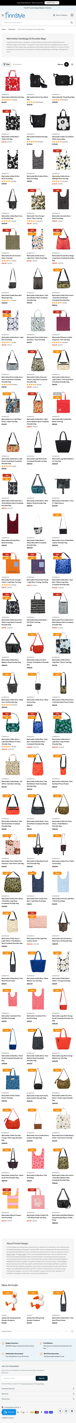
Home (4, 29)
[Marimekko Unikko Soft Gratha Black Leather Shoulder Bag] (38, 1079)
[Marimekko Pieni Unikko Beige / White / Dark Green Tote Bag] (63, 1119)
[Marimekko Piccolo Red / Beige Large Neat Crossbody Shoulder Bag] (63, 239)
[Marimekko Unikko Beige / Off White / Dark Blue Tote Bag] (13, 764)
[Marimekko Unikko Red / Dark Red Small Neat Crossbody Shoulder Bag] (13, 804)
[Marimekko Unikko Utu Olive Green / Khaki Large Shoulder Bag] (63, 1079)
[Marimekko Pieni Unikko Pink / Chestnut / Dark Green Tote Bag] (13, 844)
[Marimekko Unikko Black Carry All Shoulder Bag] (13, 199)
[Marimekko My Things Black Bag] (63, 80)
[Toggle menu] (3, 15)
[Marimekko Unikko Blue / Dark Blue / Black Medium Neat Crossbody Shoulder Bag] (38, 722)
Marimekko (5, 94)
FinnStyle (10, 1418)
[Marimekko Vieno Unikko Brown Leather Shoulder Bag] (38, 1119)
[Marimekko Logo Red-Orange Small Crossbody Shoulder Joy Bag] (63, 999)
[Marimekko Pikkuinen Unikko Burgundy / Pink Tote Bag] (63, 320)
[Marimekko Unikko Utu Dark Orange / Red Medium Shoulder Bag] (38, 643)
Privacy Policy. (39, 1384)
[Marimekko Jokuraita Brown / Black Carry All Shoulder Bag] (63, 922)
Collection (11, 29)
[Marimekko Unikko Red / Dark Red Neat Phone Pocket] (63, 764)
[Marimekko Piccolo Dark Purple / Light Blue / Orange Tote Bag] (38, 563)
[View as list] (72, 64)
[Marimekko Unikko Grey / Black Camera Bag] (38, 683)
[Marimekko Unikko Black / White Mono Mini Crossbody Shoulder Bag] (38, 523)
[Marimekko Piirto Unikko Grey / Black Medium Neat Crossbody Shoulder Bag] (63, 603)
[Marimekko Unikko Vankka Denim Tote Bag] (13, 1079)
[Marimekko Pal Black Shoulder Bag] (38, 120)
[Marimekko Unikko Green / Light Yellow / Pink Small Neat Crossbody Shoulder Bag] (63, 360)
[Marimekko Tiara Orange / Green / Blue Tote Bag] (38, 199)
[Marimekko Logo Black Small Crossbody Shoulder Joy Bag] (38, 442)
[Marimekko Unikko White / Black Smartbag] (13, 159)
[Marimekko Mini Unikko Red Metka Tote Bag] (63, 402)
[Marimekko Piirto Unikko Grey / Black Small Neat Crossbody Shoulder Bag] (13, 360)
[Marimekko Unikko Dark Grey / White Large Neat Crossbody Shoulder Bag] (13, 603)
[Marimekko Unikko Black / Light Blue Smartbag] (13, 320)
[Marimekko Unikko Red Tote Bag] (13, 80)
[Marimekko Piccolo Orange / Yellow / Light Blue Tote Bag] (13, 563)
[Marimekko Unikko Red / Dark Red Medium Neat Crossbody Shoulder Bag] (38, 764)
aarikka (4, 1315)
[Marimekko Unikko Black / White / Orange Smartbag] (63, 962)
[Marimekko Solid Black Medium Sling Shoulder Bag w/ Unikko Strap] (63, 1198)
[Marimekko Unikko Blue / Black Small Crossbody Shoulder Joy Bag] (13, 1039)
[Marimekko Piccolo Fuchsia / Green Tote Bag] (13, 239)
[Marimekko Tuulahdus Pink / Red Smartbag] (38, 999)
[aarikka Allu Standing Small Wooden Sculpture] (13, 1301)
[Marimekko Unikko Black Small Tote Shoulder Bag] (38, 844)
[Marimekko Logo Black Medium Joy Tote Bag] (63, 442)
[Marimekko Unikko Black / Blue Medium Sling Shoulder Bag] (38, 484)
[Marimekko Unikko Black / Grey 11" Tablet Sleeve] (63, 484)
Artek (13, 1254)
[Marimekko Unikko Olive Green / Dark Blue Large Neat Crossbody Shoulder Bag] (13, 882)
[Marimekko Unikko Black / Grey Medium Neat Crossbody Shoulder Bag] (38, 1039)
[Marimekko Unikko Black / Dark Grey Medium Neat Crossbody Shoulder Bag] (38, 278)
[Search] (71, 22)
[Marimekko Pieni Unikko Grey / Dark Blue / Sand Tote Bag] (38, 320)
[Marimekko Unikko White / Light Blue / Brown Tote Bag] (63, 643)
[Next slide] (72, 1331)
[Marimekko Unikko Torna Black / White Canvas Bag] (63, 120)
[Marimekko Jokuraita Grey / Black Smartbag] (63, 199)
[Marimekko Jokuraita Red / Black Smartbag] (13, 523)
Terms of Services (27, 1384)
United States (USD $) (11, 1407)
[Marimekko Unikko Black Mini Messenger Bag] (13, 278)
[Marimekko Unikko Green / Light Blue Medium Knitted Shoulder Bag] (13, 722)
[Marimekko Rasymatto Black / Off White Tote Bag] (38, 603)
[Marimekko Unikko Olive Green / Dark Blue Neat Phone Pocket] (63, 683)
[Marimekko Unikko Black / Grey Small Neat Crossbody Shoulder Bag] (38, 804)
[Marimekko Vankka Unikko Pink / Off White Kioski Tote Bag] (38, 1198)
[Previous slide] (66, 1331)
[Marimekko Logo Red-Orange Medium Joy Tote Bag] (63, 1039)
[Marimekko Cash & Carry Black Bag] (38, 80)
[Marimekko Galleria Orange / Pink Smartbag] (13, 1198)
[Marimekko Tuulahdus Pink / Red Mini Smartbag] (13, 999)
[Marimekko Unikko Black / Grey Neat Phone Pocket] (13, 962)
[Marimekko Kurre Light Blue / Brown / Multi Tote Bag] (13, 402)
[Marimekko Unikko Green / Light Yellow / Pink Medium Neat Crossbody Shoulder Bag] (13, 922)
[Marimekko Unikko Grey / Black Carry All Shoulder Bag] (13, 683)
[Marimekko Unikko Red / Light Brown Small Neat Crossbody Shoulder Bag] (13, 442)
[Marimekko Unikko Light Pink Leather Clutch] (38, 922)
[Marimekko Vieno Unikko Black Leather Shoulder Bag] (63, 523)
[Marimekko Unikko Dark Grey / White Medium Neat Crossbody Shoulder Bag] (13, 484)
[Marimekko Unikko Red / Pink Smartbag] (38, 1158)
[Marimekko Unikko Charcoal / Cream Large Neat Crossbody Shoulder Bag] (38, 360)
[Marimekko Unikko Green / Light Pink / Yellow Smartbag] (38, 239)
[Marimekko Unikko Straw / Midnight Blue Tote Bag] (63, 159)
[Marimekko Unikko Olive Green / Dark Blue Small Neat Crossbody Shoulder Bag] (63, 278)
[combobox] (38, 22)
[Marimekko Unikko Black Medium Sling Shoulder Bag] (13, 643)
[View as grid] (66, 64)
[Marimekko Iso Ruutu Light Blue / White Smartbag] (63, 882)
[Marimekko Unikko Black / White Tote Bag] (13, 120)
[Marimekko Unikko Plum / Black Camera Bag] (63, 844)
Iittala (8, 1254)
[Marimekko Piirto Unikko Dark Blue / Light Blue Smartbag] (38, 882)
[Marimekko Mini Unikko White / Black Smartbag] (38, 159)
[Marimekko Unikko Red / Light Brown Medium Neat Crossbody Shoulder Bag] (38, 402)
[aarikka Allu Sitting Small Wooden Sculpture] (38, 1301)
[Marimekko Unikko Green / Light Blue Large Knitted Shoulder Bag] (63, 722)
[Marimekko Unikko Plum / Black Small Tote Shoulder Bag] (13, 1158)
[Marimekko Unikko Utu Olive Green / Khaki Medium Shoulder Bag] (63, 804)
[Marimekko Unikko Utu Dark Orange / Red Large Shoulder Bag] (13, 1119)
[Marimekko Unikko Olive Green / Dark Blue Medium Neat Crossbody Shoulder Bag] (63, 1158)
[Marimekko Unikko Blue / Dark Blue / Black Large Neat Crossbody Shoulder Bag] (63, 563)
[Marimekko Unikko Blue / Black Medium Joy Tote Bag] (38, 962)
